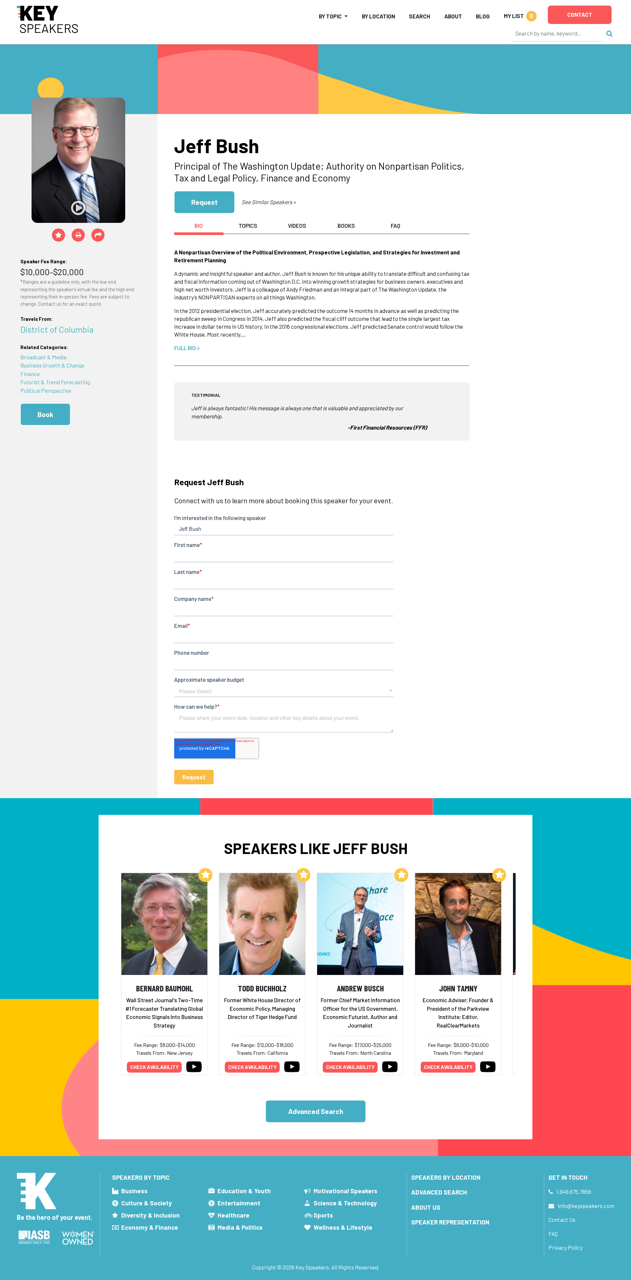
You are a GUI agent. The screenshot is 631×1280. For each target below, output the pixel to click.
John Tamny (458, 988)
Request (204, 202)
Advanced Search (315, 1111)
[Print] (78, 235)
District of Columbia (57, 329)
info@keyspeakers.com (586, 1205)
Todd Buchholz (262, 988)
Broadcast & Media (43, 357)
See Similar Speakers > (269, 202)
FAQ (553, 1233)
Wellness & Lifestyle (343, 1227)
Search (419, 16)
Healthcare (233, 1215)
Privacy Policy (566, 1247)
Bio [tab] (199, 225)
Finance (30, 373)
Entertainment (239, 1203)
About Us (425, 1207)
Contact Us (562, 1219)
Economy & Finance (149, 1227)
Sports (323, 1215)
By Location (378, 16)
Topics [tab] (248, 225)
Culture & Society (146, 1203)
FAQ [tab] (395, 225)
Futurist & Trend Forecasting (55, 382)
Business (134, 1191)
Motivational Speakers (345, 1191)
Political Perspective (45, 390)
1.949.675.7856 (573, 1191)
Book (45, 414)
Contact (579, 14)
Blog (483, 16)
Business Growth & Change (52, 365)
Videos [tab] (297, 225)
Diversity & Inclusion (150, 1215)
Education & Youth (244, 1191)
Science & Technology (345, 1203)
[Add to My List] (205, 875)
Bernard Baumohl (164, 988)
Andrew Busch (360, 988)
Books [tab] (346, 225)
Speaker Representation (450, 1222)
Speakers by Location (445, 1177)
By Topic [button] (330, 16)
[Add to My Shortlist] (58, 235)
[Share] (98, 235)
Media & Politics (240, 1227)
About (453, 16)
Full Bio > (187, 347)
